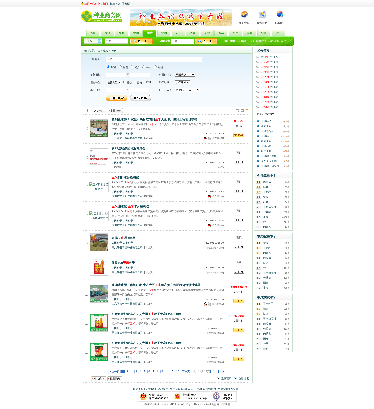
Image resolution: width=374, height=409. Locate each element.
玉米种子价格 (269, 156)
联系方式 (187, 388)
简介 (137, 67)
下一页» (186, 371)
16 (178, 371)
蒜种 (283, 41)
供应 (105, 50)
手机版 (126, 3)
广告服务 (200, 388)
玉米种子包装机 (270, 166)
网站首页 (138, 388)
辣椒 (277, 41)
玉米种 (265, 136)
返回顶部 (226, 378)
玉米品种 (266, 146)
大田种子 (117, 133)
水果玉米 (266, 126)
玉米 (252, 41)
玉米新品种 (267, 131)
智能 (113, 67)
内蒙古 (267, 226)
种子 (265, 221)
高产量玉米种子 (270, 161)
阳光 (265, 282)
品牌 (160, 67)
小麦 (270, 41)
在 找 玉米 (270, 57)
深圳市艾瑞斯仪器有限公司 (127, 196)
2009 (266, 202)
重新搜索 (244, 378)
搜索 (113, 50)
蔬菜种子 (261, 41)
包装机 (267, 211)
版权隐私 (163, 388)
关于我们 (150, 388)
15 (172, 371)
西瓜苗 (267, 182)
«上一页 (115, 371)
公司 (149, 67)
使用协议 (175, 388)
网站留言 (236, 388)
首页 (97, 50)
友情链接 (211, 388)
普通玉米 (266, 141)
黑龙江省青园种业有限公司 (127, 247)
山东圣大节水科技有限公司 (127, 138)
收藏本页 (115, 3)
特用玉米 (266, 151)
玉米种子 (243, 41)
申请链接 (223, 388)
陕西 (265, 187)
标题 (125, 67)
